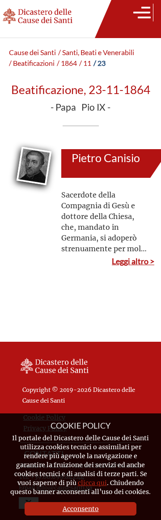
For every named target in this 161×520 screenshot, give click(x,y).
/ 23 (99, 63)
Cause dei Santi (32, 52)
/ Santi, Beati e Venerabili (96, 52)
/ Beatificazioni (32, 63)
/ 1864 (67, 63)
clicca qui (92, 482)
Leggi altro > (133, 261)
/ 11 (85, 63)
